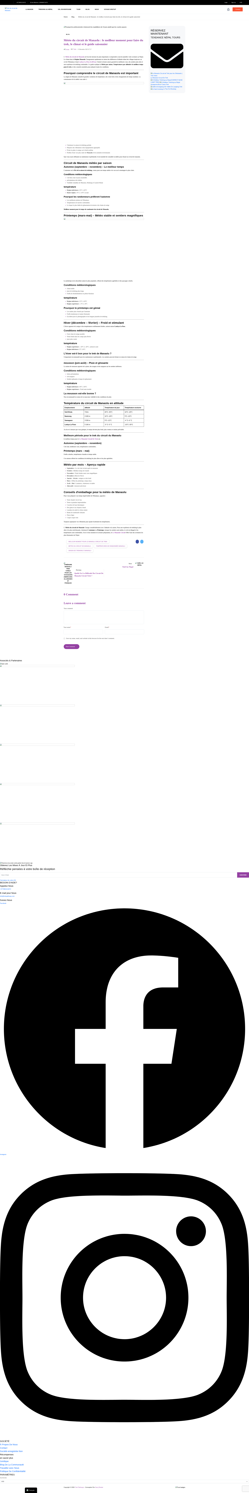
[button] (228, 9)
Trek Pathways (79, 1487)
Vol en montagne (64, 9)
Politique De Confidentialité (12, 1471)
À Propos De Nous (9, 1444)
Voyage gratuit (110, 9)
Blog (88, 9)
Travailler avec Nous (9, 1468)
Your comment (68, 608)
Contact (237, 9)
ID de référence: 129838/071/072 (39, 2)
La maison (29, 9)
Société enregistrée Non (11, 1451)
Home (66, 17)
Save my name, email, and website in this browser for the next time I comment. (90, 638)
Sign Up (233, 2)
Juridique (4, 1461)
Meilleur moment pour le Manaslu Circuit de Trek (87, 541)
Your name (67, 627)
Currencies (3, 1478)
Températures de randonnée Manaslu (110, 546)
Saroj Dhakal (99, 1487)
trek (73, 49)
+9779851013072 (21, 2)
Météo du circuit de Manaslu (74, 57)
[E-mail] (167, 56)
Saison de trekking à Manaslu (79, 550)
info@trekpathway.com (7, 896)
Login (226, 2)
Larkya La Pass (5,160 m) (87, 62)
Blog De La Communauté (12, 1464)
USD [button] (241, 2)
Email (107, 627)
